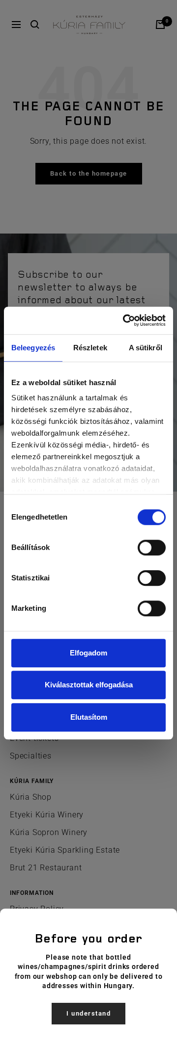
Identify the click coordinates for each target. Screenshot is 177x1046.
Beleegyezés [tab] (33, 347)
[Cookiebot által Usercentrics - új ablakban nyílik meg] (125, 320)
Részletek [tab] (90, 347)
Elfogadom (88, 653)
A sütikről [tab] (145, 347)
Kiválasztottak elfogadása (89, 684)
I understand (88, 1013)
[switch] (152, 547)
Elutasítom (88, 717)
